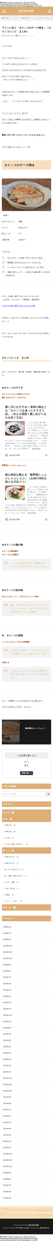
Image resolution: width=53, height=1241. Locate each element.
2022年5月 (7, 1047)
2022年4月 (7, 1053)
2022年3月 (7, 1059)
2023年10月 (7, 958)
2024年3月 (7, 939)
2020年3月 (7, 1198)
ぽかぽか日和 (26, 11)
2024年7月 (7, 933)
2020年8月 (7, 1179)
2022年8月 (7, 1028)
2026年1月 (7, 927)
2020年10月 (7, 1166)
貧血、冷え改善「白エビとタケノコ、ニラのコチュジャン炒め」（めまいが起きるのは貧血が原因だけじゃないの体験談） (28, 608)
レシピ (15, 18)
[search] (48, 793)
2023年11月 (7, 952)
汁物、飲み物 (11, 888)
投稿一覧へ (26, 773)
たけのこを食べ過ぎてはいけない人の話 (18, 305)
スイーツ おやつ (13, 901)
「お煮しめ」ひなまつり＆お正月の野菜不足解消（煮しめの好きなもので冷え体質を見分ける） (28, 674)
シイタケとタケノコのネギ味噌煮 (16, 642)
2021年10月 (7, 1091)
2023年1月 (7, 1009)
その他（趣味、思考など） (16, 844)
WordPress (45, 1228)
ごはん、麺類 (11, 882)
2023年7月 (7, 977)
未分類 (9, 812)
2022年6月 (7, 1040)
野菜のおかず (26, 18)
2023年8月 (7, 971)
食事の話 (10, 831)
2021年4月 (7, 1129)
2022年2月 (7, 1065)
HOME (6, 18)
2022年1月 (7, 1072)
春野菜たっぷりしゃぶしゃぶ (14, 465)
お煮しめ (5, 662)
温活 (8, 819)
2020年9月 (7, 1173)
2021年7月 (7, 1110)
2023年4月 (7, 996)
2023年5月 (7, 990)
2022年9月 (7, 1021)
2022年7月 (7, 1034)
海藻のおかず (11, 863)
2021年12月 (7, 1078)
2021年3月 (7, 1135)
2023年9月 (7, 965)
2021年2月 (7, 1141)
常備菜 (9, 895)
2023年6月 (7, 984)
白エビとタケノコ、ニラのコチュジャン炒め (20, 596)
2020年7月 (7, 1185)
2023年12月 (7, 946)
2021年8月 (7, 1103)
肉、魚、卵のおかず (14, 869)
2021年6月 (7, 1116)
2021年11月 (7, 1084)
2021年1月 (7, 1148)
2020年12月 (7, 1154)
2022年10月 (7, 1015)
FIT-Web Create (22, 1228)
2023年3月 (7, 1002)
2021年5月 (7, 1122)
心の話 (9, 838)
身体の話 (10, 825)
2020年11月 (7, 1160)
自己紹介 (10, 907)
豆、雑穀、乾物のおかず (15, 876)
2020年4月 (7, 1192)
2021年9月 (7, 1097)
